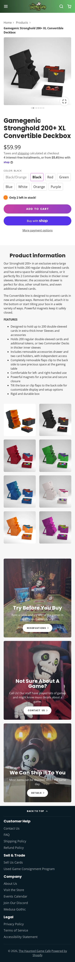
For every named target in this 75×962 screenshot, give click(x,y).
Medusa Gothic (15, 909)
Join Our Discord (16, 903)
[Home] (37, 6)
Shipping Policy (15, 841)
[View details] (38, 598)
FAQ (7, 835)
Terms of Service (16, 930)
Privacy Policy (14, 924)
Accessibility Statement (21, 937)
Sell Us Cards (13, 862)
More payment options (37, 230)
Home (8, 23)
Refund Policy (14, 848)
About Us (10, 883)
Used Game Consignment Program (29, 869)
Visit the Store (14, 890)
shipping (23, 153)
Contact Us (12, 828)
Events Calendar (15, 896)
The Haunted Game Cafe (35, 951)
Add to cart (37, 209)
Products (22, 23)
